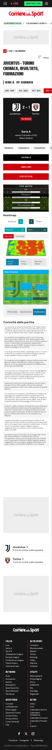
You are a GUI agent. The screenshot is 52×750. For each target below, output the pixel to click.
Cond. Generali (12, 721)
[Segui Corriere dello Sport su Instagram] (33, 733)
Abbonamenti (36, 676)
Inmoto (9, 682)
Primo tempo (24, 262)
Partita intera (10, 262)
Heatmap (8, 236)
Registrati (34, 694)
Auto (8, 676)
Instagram (24, 740)
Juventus (9, 230)
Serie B (9, 651)
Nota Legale (11, 709)
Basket (33, 651)
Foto (32, 706)
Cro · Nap (9, 91)
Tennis (33, 654)
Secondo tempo (38, 262)
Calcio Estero (12, 663)
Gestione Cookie (13, 713)
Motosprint (10, 685)
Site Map (34, 691)
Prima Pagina (35, 679)
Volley (32, 660)
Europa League (12, 657)
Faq (7, 724)
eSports (33, 663)
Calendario (23, 148)
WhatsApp (38, 740)
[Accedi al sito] (47, 4)
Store (32, 682)
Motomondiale (36, 648)
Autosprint (10, 679)
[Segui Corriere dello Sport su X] (26, 733)
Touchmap (19, 236)
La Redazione (12, 706)
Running (33, 657)
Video (32, 704)
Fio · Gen (23, 91)
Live (15, 3)
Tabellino (8, 148)
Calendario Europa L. (39, 718)
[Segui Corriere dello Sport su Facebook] (19, 733)
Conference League (15, 660)
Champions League (14, 654)
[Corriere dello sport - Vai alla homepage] (26, 14)
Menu (46, 57)
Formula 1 (34, 645)
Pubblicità (34, 685)
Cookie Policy (12, 716)
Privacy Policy (12, 718)
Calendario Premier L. (38, 722)
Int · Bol (36, 91)
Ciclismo (34, 666)
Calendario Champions (35, 714)
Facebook (13, 740)
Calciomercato (12, 666)
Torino (29, 230)
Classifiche (39, 148)
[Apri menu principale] (5, 4)
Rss (31, 688)
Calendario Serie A (36, 23)
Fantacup (10, 694)
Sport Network (12, 691)
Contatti (9, 704)
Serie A (9, 648)
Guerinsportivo (12, 688)
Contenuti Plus (12, 23)
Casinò (33, 726)
